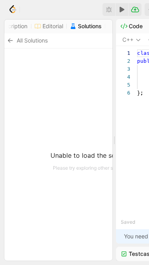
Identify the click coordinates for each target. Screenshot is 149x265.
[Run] (122, 9)
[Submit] (135, 9)
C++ (128, 39)
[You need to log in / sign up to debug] (109, 9)
